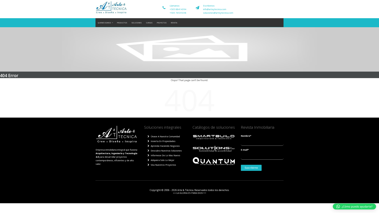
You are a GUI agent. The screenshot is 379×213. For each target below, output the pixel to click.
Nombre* (246, 135)
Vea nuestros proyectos (163, 164)
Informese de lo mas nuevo (165, 155)
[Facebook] (277, 7)
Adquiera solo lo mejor (162, 160)
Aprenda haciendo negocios (165, 145)
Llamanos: (175, 5)
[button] (354, 206)
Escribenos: (209, 5)
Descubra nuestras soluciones (166, 150)
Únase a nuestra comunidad (165, 136)
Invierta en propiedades (163, 141)
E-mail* (245, 149)
